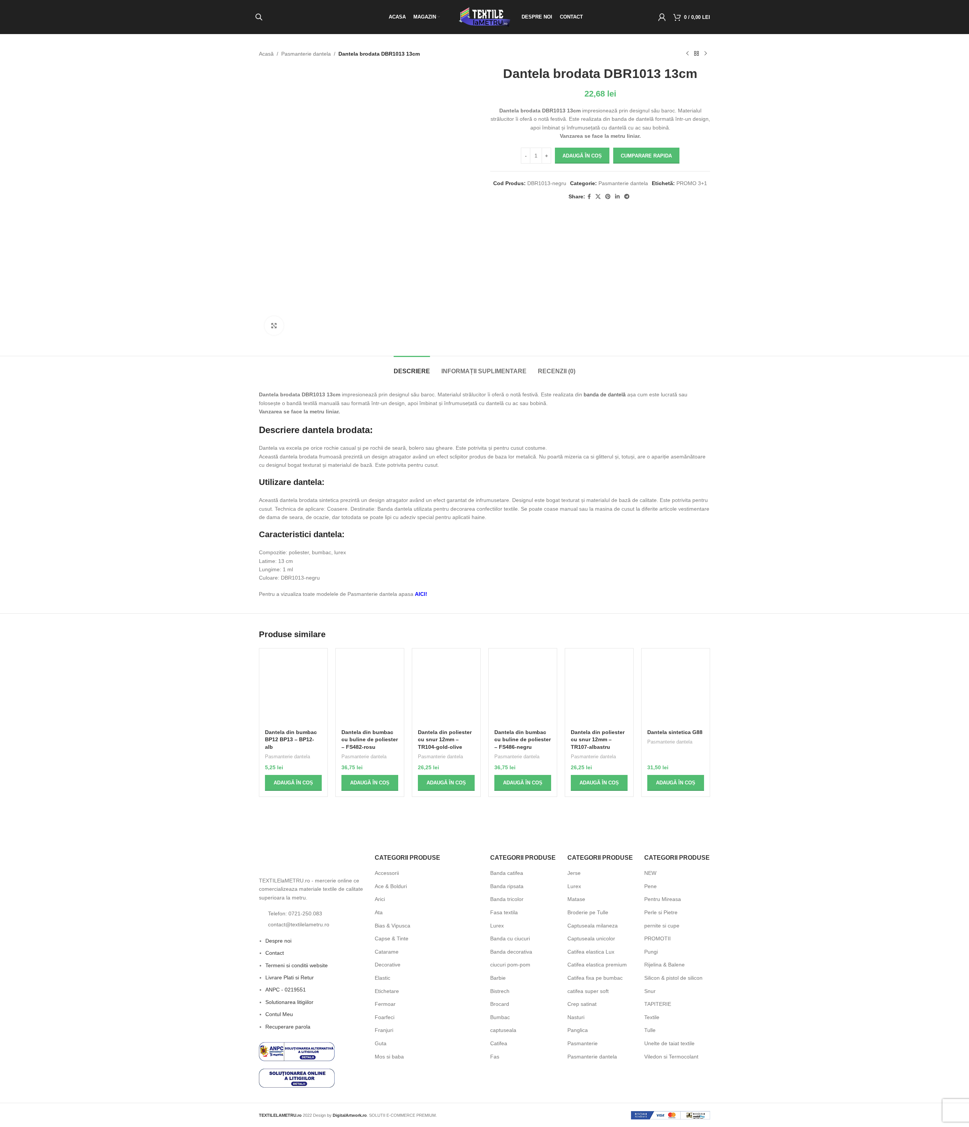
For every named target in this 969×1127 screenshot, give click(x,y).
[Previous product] (687, 53)
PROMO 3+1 (691, 183)
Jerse (574, 873)
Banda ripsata (506, 886)
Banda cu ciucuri (510, 938)
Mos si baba (389, 1057)
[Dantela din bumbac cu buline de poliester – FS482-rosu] (369, 689)
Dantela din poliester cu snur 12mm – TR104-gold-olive (445, 739)
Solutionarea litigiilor (289, 1023)
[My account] (662, 17)
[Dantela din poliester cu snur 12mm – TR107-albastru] (599, 689)
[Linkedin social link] (617, 197)
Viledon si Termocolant (671, 1057)
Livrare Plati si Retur (289, 998)
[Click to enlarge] (274, 325)
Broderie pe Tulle (587, 912)
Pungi (651, 952)
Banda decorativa (511, 952)
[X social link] (598, 197)
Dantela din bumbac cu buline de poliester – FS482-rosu (369, 739)
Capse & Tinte (391, 938)
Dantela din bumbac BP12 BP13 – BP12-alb (291, 739)
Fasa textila (504, 912)
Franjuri (384, 1030)
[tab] (412, 367)
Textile (651, 1017)
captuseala (503, 1030)
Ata (379, 912)
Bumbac (500, 1017)
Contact (274, 974)
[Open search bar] (259, 17)
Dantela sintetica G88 (675, 732)
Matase (576, 899)
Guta (380, 1043)
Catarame (387, 952)
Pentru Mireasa (662, 899)
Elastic (382, 978)
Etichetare (387, 991)
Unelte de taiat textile (669, 1043)
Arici (380, 899)
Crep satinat (582, 1004)
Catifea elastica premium (597, 965)
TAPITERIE (657, 1004)
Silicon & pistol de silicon (673, 978)
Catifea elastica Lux (590, 952)
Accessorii (387, 873)
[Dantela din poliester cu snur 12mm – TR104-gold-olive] (446, 689)
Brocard (499, 1004)
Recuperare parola (287, 1047)
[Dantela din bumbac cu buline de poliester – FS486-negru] (522, 689)
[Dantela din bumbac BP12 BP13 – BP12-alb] (293, 689)
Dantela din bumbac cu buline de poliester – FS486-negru (522, 739)
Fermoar (385, 1004)
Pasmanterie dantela (306, 54)
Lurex (497, 926)
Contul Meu (279, 1035)
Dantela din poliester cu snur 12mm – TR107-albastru (598, 739)
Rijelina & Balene (664, 965)
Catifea (498, 1043)
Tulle (650, 1030)
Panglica (577, 1030)
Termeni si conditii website (296, 986)
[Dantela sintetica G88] (675, 689)
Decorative (387, 965)
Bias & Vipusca (392, 926)
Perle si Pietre (661, 912)
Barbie (498, 978)
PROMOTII (657, 938)
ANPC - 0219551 (285, 1011)
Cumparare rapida (646, 156)
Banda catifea (506, 873)
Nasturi (575, 1017)
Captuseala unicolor (591, 938)
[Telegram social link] (627, 197)
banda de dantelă (605, 394)
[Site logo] (484, 17)
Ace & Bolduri (391, 886)
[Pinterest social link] (608, 197)
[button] (293, 783)
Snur (650, 991)
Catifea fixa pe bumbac (595, 978)
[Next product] (705, 53)
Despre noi (278, 962)
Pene (650, 886)
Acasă (266, 54)
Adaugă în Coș (582, 156)
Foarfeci (384, 1017)
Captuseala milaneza (592, 926)
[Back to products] (696, 53)
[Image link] (300, 873)
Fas (494, 1057)
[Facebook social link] (589, 197)
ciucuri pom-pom (510, 965)
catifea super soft (588, 991)
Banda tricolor (506, 899)
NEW (650, 873)
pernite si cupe (661, 926)
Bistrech (499, 991)
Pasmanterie (582, 1043)
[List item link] (311, 934)
